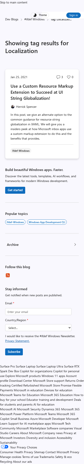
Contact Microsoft (57, 452)
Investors (19, 438)
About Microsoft (31, 433)
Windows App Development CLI (47, 222)
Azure (34, 419)
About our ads (22, 461)
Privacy (74, 452)
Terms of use (30, 457)
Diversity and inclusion (41, 438)
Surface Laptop (25, 366)
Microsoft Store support (48, 381)
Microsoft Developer (52, 419)
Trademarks (46, 457)
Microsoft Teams (45, 414)
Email (9, 303)
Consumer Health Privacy (16, 452)
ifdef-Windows (15, 222)
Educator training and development (49, 400)
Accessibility (64, 438)
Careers (14, 433)
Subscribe (14, 352)
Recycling (6, 461)
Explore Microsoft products (23, 376)
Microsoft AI (8, 409)
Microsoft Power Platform (17, 414)
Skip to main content (13, 2)
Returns (70, 381)
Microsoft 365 (70, 409)
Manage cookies (10, 457)
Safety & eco (63, 457)
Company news (52, 433)
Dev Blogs (11, 19)
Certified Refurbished (25, 385)
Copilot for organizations (36, 371)
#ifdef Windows (34, 19)
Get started (15, 190)
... (71, 19)
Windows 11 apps (53, 376)
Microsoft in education (28, 390)
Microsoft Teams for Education (20, 395)
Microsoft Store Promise (55, 385)
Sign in (73, 15)
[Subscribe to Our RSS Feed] (7, 275)
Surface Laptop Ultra (49, 366)
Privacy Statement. (17, 341)
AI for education (43, 404)
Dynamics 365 (51, 409)
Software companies (60, 428)
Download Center (20, 381)
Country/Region (16, 320)
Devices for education (58, 390)
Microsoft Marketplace (31, 428)
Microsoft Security (29, 409)
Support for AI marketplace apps (29, 423)
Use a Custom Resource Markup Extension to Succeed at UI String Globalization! (42, 92)
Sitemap (39, 452)
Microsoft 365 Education (56, 395)
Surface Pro (7, 366)
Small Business (19, 419)
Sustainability (8, 442)
